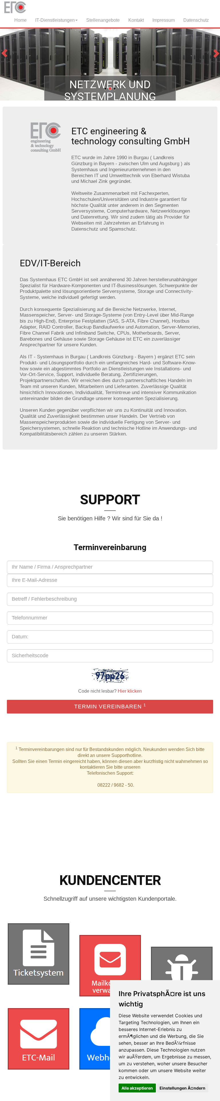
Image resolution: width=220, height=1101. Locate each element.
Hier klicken (130, 691)
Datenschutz (196, 20)
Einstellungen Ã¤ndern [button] (182, 1088)
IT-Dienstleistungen (55, 20)
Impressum (163, 20)
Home (19, 20)
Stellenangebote (103, 20)
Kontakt (136, 20)
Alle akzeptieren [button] (137, 1088)
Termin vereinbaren (110, 706)
